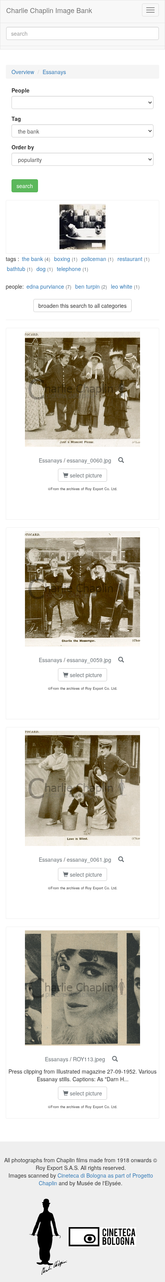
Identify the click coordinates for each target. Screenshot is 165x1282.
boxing (62, 259)
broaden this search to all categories (82, 305)
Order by (23, 147)
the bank (32, 259)
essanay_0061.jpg (89, 859)
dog (41, 269)
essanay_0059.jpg (89, 660)
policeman (93, 259)
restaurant (129, 259)
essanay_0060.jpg (89, 460)
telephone (69, 269)
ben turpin (87, 286)
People (21, 90)
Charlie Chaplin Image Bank (49, 10)
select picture (85, 475)
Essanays (54, 72)
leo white (121, 286)
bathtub (16, 269)
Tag (16, 118)
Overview (23, 72)
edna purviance (45, 286)
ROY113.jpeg (89, 1059)
